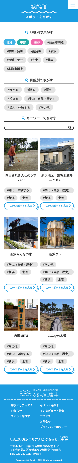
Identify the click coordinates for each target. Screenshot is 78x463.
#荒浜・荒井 (15, 60)
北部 (9, 42)
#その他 (44, 107)
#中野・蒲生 (15, 51)
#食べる (13, 89)
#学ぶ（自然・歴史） (41, 98)
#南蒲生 (36, 51)
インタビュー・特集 (52, 410)
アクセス (45, 416)
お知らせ (16, 410)
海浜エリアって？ (22, 405)
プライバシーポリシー (53, 426)
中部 (23, 42)
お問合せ (45, 421)
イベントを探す (49, 405)
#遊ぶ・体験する (19, 107)
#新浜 (52, 51)
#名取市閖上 (15, 68)
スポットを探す (20, 416)
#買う (48, 89)
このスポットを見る (21, 205)
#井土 (34, 60)
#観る (31, 89)
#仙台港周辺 (55, 42)
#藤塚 (49, 60)
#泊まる (13, 98)
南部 (37, 42)
